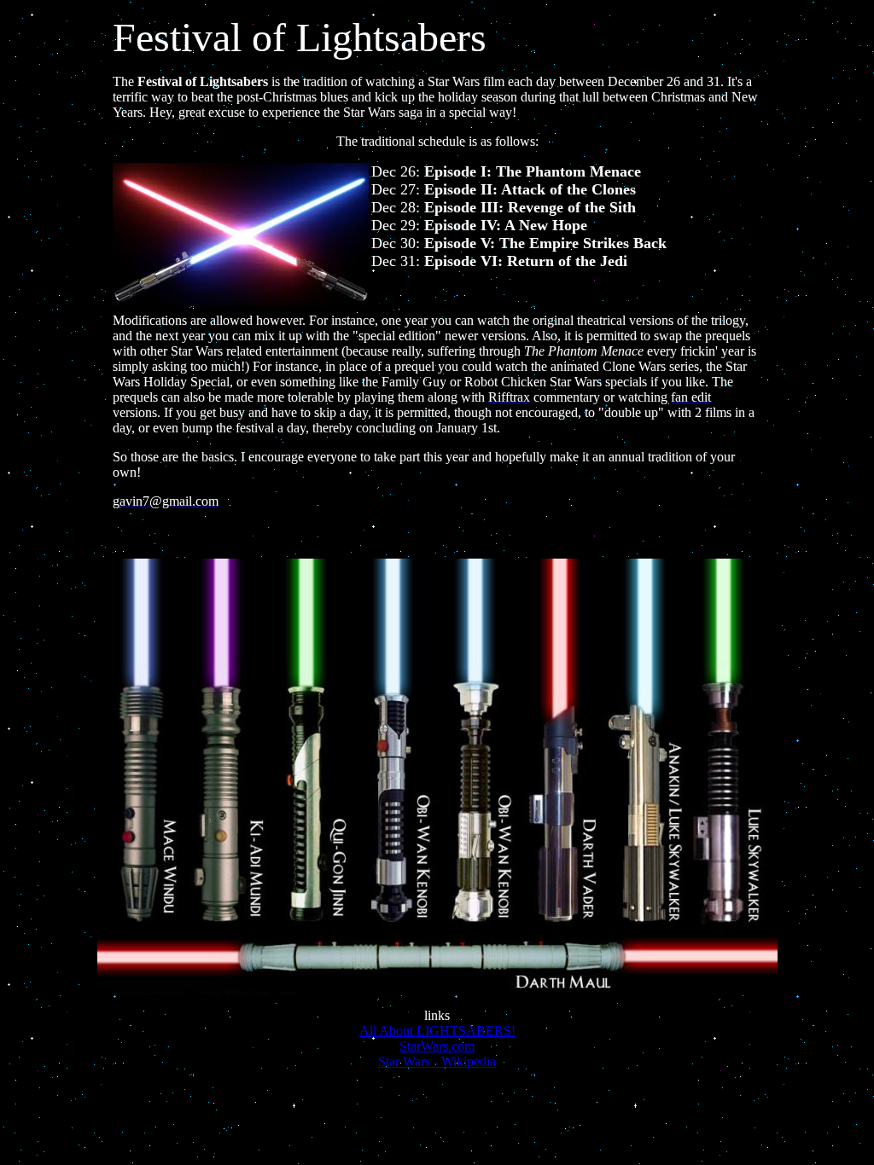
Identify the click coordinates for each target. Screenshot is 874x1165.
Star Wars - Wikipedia (437, 1061)
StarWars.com (437, 1046)
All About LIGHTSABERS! (437, 1030)
